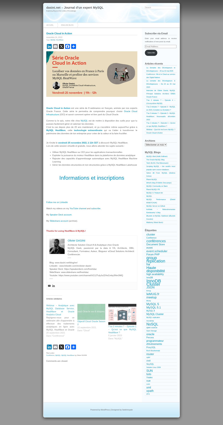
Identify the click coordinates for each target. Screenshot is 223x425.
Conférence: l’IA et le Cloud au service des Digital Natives (160, 75)
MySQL (84, 120)
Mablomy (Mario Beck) (154, 222)
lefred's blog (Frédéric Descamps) (159, 183)
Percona (150, 337)
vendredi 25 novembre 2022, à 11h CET (78, 142)
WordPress (105, 410)
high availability (155, 274)
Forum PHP (153, 254)
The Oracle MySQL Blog (155, 160)
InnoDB (149, 277)
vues (148, 384)
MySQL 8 (150, 311)
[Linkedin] (53, 285)
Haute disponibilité (155, 269)
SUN (149, 370)
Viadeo (149, 377)
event (149, 247)
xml (148, 387)
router (150, 354)
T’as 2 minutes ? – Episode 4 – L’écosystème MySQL (160, 101)
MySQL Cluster (155, 314)
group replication (155, 259)
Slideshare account (59, 221)
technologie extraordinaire (88, 130)
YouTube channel (78, 208)
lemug (148, 291)
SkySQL (150, 364)
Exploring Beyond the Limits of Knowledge (61, 11)
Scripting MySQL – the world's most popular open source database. (160, 167)
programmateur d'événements (155, 342)
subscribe (95, 208)
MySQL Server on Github (155, 206)
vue (148, 380)
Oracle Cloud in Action (59, 33)
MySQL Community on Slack (157, 186)
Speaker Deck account (60, 214)
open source (151, 327)
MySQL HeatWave (57, 40)
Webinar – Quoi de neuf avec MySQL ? (160, 129)
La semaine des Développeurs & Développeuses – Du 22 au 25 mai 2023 (160, 84)
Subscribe (151, 53)
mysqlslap (150, 321)
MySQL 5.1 (153, 307)
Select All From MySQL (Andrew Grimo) (160, 174)
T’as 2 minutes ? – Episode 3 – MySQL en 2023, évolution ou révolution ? (160, 108)
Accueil (50, 25)
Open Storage (151, 331)
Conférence (50, 355)
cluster (150, 234)
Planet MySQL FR (153, 189)
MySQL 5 (152, 304)
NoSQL (152, 324)
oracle (150, 334)
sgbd (148, 357)
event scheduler (156, 251)
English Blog (67, 25)
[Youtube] (49, 285)
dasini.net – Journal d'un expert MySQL (74, 7)
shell (148, 361)
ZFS (148, 394)
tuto (148, 374)
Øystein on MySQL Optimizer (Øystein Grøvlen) (160, 217)
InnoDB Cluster (153, 282)
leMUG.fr (152, 294)
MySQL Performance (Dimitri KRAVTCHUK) (160, 201)
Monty (148, 301)
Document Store (155, 244)
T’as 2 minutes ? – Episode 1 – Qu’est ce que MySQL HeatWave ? (122, 329)
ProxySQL (150, 347)
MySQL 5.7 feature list (154, 193)
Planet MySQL (151, 179)
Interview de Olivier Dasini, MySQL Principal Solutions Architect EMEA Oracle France (160, 94)
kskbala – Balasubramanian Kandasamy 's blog (160, 210)
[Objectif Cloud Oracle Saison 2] (91, 312)
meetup (151, 297)
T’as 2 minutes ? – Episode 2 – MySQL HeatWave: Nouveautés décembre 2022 (160, 116)
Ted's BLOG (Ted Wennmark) (157, 163)
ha (148, 264)
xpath (150, 390)
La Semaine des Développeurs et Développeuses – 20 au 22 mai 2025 (160, 69)
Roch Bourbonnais (153, 351)
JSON (150, 287)
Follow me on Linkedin (57, 202)
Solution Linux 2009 (153, 367)
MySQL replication (153, 317)
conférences (156, 241)
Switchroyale (127, 410)
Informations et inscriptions (91, 178)
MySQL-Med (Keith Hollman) (156, 156)
